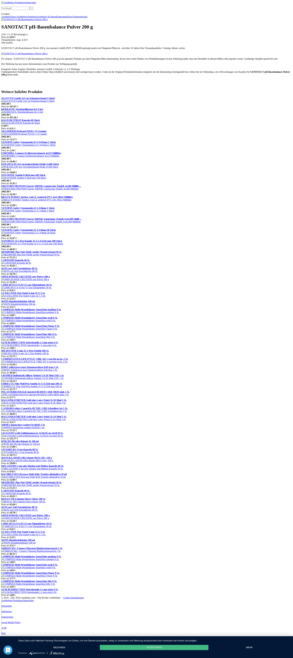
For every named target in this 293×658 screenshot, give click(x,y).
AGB (4, 628)
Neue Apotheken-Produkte (23, 16)
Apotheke (6, 16)
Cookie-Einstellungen (73, 597)
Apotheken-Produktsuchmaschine (17, 600)
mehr (249, 647)
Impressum (6, 611)
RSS (3, 633)
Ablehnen (59, 647)
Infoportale (6, 606)
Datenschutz (7, 617)
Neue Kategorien (75, 16)
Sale (85, 16)
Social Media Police (10, 622)
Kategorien (61, 16)
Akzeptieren (154, 647)
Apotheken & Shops (46, 16)
